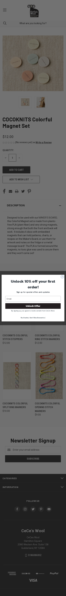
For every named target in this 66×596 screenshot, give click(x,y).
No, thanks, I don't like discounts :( (33, 317)
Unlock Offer (33, 306)
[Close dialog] (62, 276)
